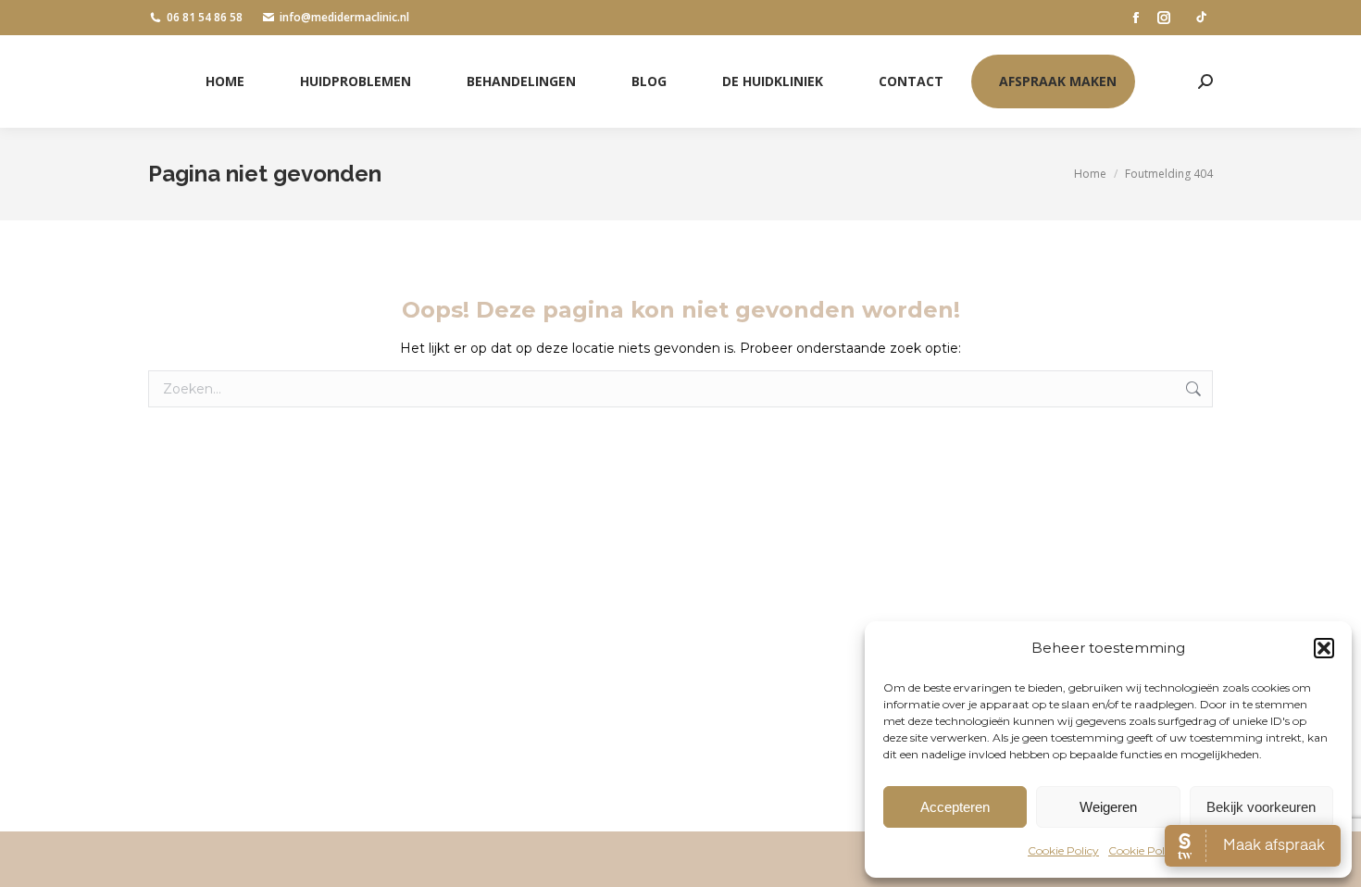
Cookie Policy (1063, 850)
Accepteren (955, 807)
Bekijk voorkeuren (1261, 807)
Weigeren (1108, 807)
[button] (1324, 648)
